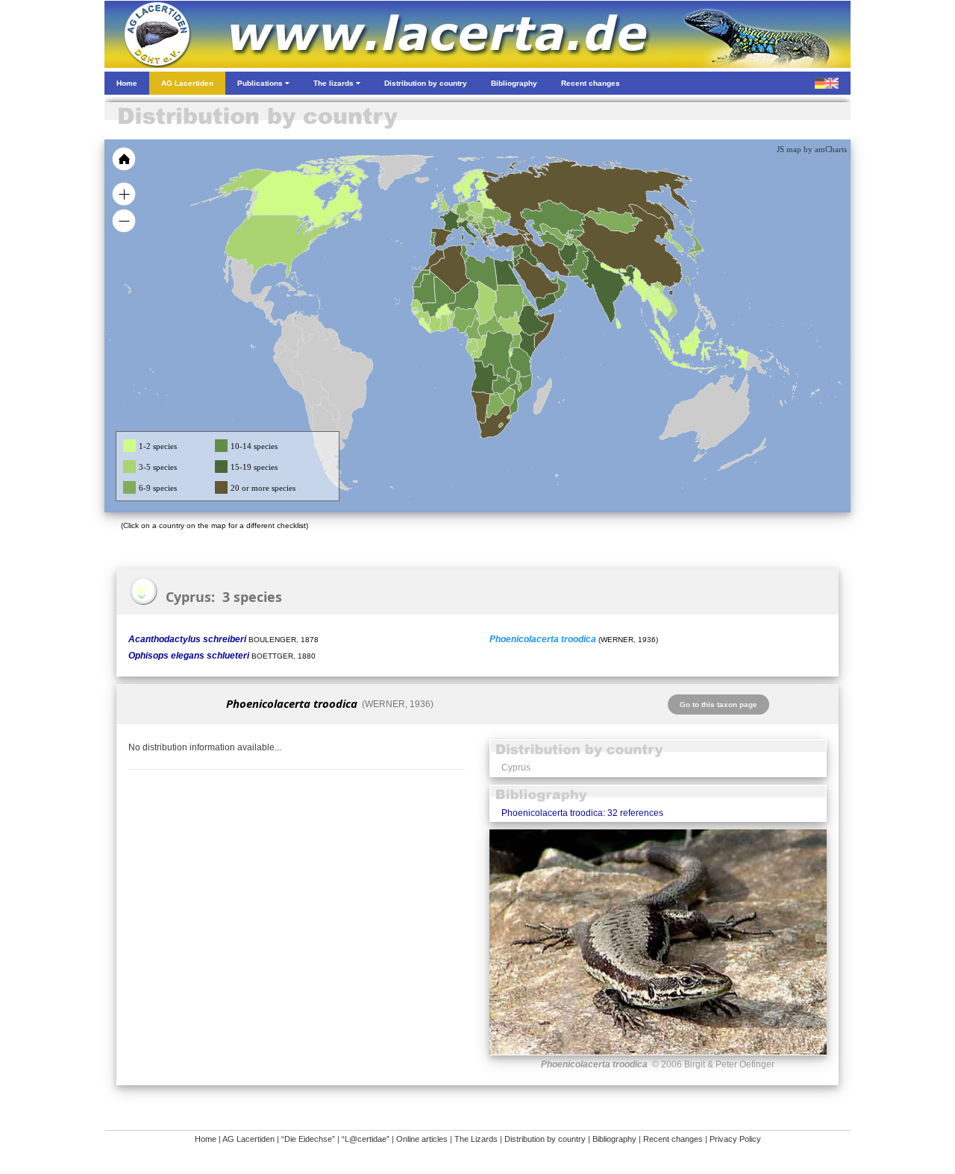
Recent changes (673, 1138)
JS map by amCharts (812, 149)
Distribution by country (545, 1138)
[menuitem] (553, 278)
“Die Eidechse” (308, 1138)
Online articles (422, 1138)
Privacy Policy (735, 1138)
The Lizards (476, 1138)
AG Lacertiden (248, 1138)
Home (205, 1138)
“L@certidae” (365, 1138)
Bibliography (614, 1138)
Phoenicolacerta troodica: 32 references (582, 813)
